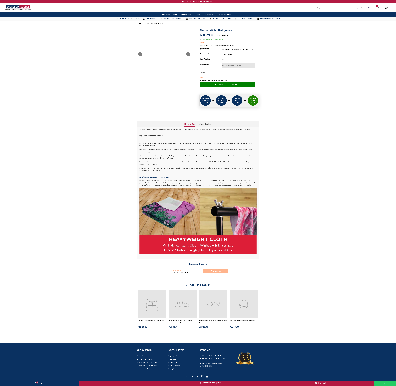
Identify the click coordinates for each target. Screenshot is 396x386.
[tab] (189, 124)
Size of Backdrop (205, 54)
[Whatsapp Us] (385, 383)
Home (139, 23)
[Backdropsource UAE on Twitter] (186, 376)
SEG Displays (210, 14)
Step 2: (202, 77)
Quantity (202, 72)
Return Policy (172, 362)
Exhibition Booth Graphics (145, 369)
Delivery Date (204, 64)
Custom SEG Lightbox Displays (147, 362)
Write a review (216, 271)
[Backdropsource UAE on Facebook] (191, 376)
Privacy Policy (172, 369)
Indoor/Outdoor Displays (190, 14)
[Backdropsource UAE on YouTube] (207, 376)
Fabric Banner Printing (169, 14)
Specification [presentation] (205, 124)
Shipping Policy (173, 356)
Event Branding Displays (145, 359)
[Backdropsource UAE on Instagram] (202, 376)
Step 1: (202, 42)
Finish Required (205, 59)
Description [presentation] (189, 124)
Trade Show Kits (142, 356)
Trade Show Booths (226, 14)
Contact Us (172, 359)
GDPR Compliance (174, 365)
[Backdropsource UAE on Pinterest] (197, 376)
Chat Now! (322, 383)
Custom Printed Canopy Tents (147, 365)
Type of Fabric (204, 49)
